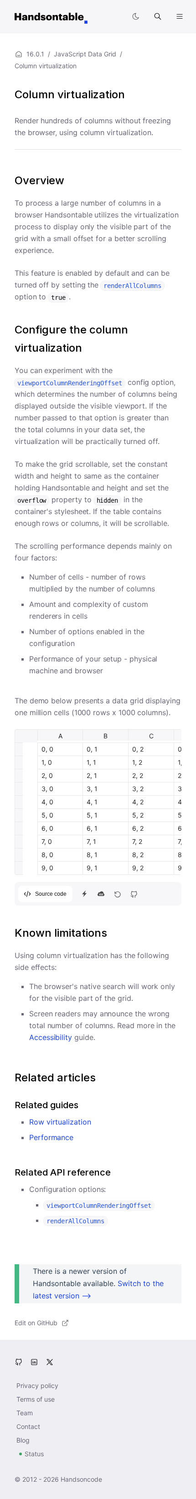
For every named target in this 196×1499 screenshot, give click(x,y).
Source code (51, 894)
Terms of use (35, 1399)
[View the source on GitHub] (133, 894)
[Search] (158, 16)
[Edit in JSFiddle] (101, 894)
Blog (23, 1440)
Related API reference (63, 1172)
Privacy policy (37, 1385)
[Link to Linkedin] (34, 1362)
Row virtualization (60, 1121)
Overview (39, 180)
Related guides (46, 1105)
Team (24, 1413)
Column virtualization (70, 94)
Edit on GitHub (36, 1323)
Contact (28, 1426)
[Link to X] (49, 1362)
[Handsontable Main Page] (51, 16)
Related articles (55, 1077)
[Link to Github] (18, 1362)
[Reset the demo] (117, 894)
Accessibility (50, 1037)
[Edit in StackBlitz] (84, 894)
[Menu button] (179, 16)
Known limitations (61, 932)
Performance (51, 1137)
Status (34, 1454)
